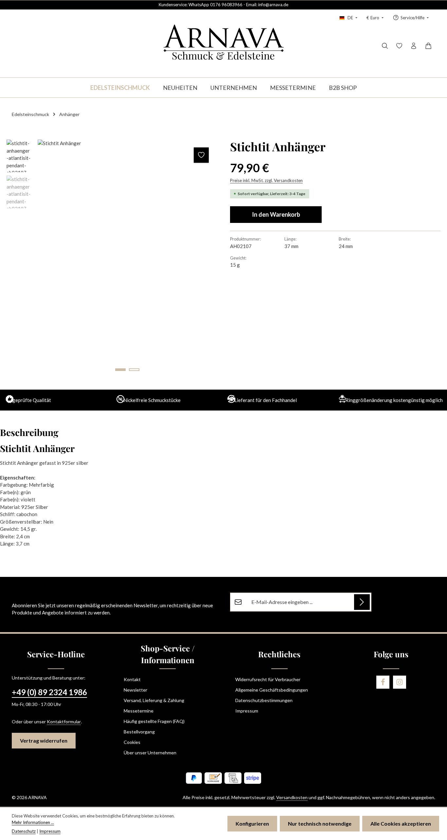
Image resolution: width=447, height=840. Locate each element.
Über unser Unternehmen (150, 752)
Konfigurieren (252, 823)
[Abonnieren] (362, 602)
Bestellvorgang (139, 731)
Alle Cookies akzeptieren (400, 823)
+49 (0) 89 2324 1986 (49, 692)
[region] (112, 259)
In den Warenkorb (276, 214)
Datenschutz (24, 831)
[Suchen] (384, 45)
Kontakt (132, 679)
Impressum (246, 711)
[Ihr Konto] (413, 45)
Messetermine (138, 711)
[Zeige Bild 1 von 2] (120, 369)
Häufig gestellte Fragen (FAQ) (154, 721)
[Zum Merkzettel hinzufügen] (201, 155)
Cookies (132, 742)
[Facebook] (382, 682)
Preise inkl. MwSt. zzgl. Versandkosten (266, 180)
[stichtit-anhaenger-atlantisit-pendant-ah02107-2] (127, 259)
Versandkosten (292, 797)
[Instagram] (399, 682)
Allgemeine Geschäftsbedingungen (271, 690)
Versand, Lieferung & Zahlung (154, 700)
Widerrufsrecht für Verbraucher (267, 679)
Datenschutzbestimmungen (264, 700)
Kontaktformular (64, 721)
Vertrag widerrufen (43, 740)
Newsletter (135, 690)
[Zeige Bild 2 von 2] (134, 369)
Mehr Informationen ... (33, 822)
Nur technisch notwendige (319, 823)
